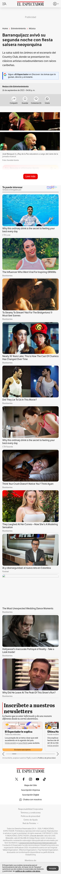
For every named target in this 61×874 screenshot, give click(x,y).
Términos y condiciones (31, 813)
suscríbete (23, 743)
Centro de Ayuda (31, 820)
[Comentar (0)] (36, 99)
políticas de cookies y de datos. (27, 871)
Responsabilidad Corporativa (30, 809)
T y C (28, 758)
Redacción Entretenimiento (15, 86)
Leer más (30, 176)
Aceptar (52, 868)
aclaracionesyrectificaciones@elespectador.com (38, 843)
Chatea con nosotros (32, 799)
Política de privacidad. (47, 758)
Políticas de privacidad (30, 816)
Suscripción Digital (30, 795)
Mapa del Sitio (30, 785)
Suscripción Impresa (30, 790)
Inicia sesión (10, 743)
